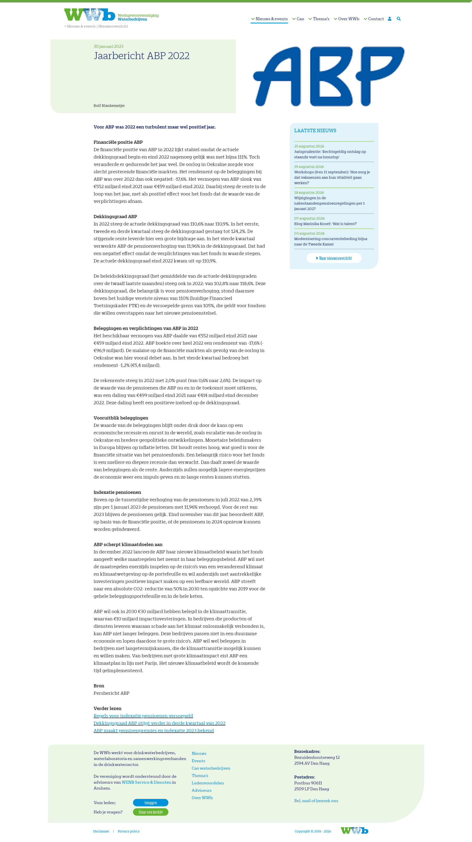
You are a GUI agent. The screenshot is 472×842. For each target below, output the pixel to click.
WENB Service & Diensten (146, 782)
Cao (300, 18)
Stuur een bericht (151, 812)
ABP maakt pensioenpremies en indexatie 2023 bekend (154, 730)
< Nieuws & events (80, 26)
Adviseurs (202, 790)
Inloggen (151, 802)
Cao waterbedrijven (211, 768)
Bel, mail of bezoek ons (316, 800)
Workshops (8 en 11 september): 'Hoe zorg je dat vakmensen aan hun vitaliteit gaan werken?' (332, 177)
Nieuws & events (272, 18)
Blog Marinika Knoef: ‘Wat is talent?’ (325, 224)
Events (198, 760)
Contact (376, 18)
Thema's (321, 18)
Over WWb (348, 18)
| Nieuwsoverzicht (112, 26)
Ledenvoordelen (208, 782)
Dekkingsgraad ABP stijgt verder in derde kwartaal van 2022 (159, 723)
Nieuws (199, 753)
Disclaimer (101, 831)
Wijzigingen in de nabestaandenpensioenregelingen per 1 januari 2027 (329, 203)
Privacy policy (129, 831)
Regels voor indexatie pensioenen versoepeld (143, 715)
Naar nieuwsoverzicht (335, 258)
